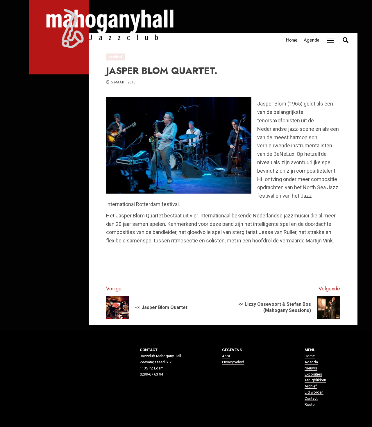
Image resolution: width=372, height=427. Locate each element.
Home (292, 40)
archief (115, 57)
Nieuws (311, 368)
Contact (311, 398)
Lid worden (314, 392)
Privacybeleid (233, 362)
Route (309, 404)
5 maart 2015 (123, 82)
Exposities (313, 374)
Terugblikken (315, 380)
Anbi (226, 356)
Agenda (311, 40)
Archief (311, 386)
